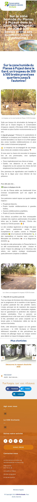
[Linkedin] (21, 441)
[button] (13, 389)
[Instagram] (15, 441)
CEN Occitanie (20, 494)
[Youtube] (10, 441)
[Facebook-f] (5, 441)
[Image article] (18, 355)
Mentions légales (18, 489)
